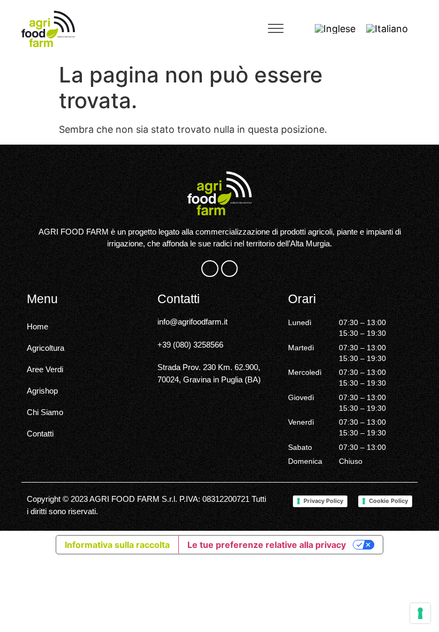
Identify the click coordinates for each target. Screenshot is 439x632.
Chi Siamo (45, 412)
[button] (275, 28)
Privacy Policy (323, 501)
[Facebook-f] (209, 268)
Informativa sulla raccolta (117, 544)
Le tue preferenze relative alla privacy (266, 544)
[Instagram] (229, 268)
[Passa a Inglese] (335, 29)
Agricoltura (45, 347)
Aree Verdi (45, 369)
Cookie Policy (388, 501)
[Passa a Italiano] (387, 29)
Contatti (40, 433)
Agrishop (42, 390)
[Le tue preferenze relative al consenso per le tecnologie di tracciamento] (420, 613)
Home (37, 326)
